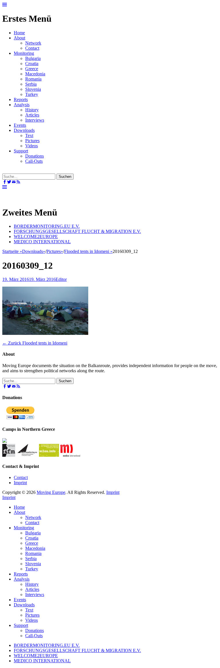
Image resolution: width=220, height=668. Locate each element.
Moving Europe (51, 492)
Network (33, 43)
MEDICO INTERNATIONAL (42, 241)
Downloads (24, 130)
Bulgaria (33, 58)
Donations (34, 156)
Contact (32, 48)
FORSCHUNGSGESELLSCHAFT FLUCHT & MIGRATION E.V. (77, 231)
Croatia (31, 63)
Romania (33, 79)
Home (19, 32)
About (19, 37)
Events (20, 125)
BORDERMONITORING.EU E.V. (47, 226)
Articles (32, 114)
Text (29, 135)
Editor (61, 279)
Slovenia (33, 89)
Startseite (12, 251)
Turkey (31, 94)
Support (21, 150)
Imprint (20, 482)
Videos (31, 145)
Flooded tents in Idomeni (88, 251)
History (32, 109)
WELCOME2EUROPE (36, 236)
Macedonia (35, 73)
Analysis (22, 104)
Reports (21, 99)
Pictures (32, 140)
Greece (31, 68)
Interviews (34, 120)
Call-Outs (34, 161)
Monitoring (24, 53)
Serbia (31, 84)
